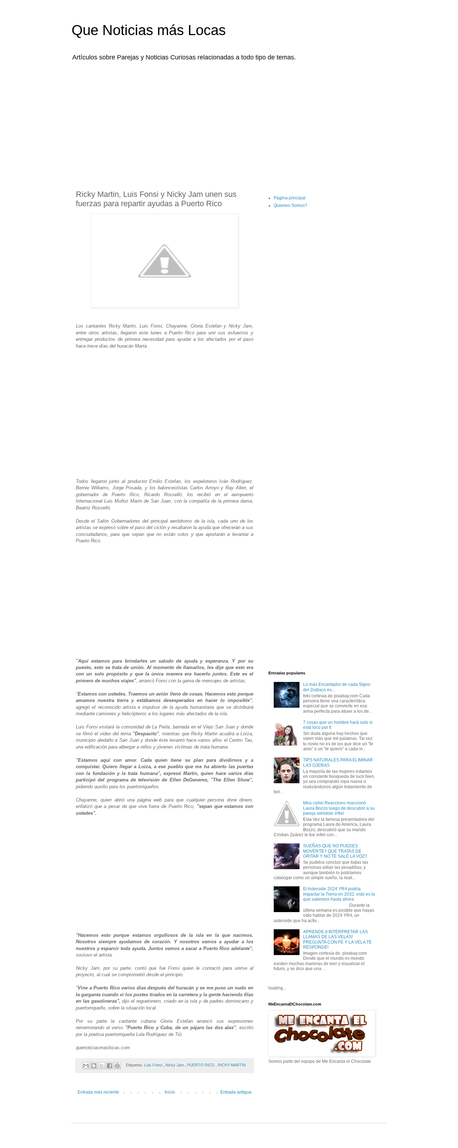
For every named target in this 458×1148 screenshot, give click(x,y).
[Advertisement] (229, 121)
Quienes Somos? (290, 205)
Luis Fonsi (153, 1065)
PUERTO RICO (201, 1065)
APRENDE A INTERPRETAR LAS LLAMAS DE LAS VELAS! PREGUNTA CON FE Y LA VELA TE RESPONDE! (337, 939)
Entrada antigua (236, 1092)
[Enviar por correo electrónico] (85, 1065)
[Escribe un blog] (93, 1065)
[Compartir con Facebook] (109, 1065)
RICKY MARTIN (232, 1065)
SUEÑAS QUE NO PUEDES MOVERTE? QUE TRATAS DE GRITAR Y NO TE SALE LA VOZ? (335, 851)
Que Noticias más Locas (149, 30)
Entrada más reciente (98, 1092)
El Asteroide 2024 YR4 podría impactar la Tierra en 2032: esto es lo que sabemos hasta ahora (339, 894)
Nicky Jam (175, 1065)
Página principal (290, 197)
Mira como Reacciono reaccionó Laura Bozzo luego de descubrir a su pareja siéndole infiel (339, 808)
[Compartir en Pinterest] (117, 1065)
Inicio (170, 1092)
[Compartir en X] (101, 1065)
